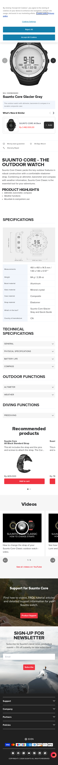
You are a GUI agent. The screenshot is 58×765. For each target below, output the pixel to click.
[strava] (45, 753)
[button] (27, 489)
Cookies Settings (29, 22)
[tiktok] (34, 753)
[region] (29, 21)
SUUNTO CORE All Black (30, 123)
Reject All (29, 29)
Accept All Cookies (29, 37)
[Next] (53, 60)
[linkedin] (40, 753)
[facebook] (18, 753)
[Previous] (4, 60)
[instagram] (13, 753)
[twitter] (24, 753)
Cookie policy (42, 13)
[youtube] (29, 753)
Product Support (29, 616)
